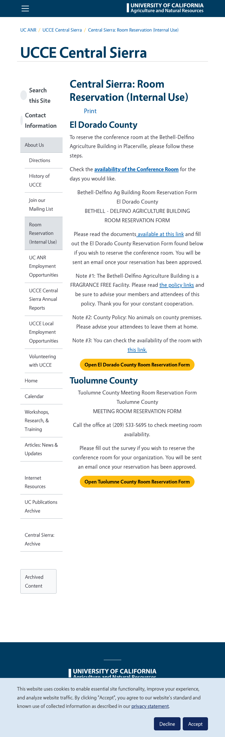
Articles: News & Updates (41, 449)
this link (137, 349)
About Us (34, 144)
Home (31, 380)
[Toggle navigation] (25, 8)
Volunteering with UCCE (42, 360)
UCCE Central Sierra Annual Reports (43, 299)
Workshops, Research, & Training (37, 420)
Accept (195, 724)
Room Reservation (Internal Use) (43, 233)
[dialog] (112, 707)
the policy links (176, 284)
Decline (167, 724)
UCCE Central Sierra (62, 30)
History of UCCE (39, 180)
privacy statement (150, 706)
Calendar (34, 396)
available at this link (160, 233)
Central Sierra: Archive (39, 539)
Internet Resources (35, 482)
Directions (39, 160)
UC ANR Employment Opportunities (43, 266)
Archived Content (34, 581)
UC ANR (28, 30)
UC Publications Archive (41, 506)
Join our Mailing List (41, 204)
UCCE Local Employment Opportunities (43, 332)
